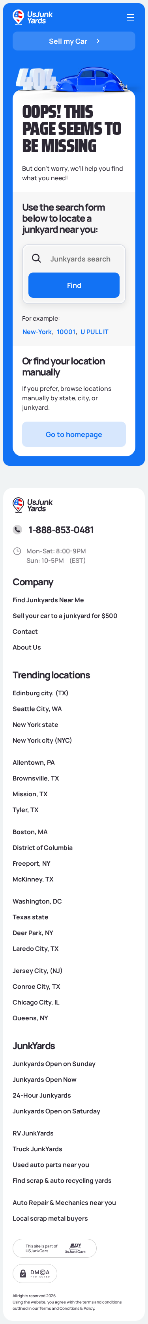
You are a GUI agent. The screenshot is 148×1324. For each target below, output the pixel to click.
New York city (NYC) (42, 740)
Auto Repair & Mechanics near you (64, 1202)
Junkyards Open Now (45, 1079)
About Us (27, 647)
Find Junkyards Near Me (48, 600)
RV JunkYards (33, 1133)
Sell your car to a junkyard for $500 (65, 615)
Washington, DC (37, 901)
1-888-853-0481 (61, 529)
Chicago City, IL (36, 1002)
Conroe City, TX (36, 986)
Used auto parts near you (51, 1164)
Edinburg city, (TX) (41, 693)
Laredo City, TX (35, 948)
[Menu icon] (130, 17)
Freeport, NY (32, 863)
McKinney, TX (33, 879)
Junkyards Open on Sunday (54, 1063)
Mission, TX (30, 794)
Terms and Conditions (59, 1308)
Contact (25, 631)
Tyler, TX (25, 809)
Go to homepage (74, 434)
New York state (35, 724)
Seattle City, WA (37, 708)
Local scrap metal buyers (50, 1218)
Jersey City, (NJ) (38, 970)
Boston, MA (30, 831)
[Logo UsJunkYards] (33, 505)
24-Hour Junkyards (42, 1095)
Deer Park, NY (33, 932)
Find (74, 285)
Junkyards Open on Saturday (56, 1111)
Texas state (31, 917)
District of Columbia (43, 847)
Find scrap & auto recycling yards (62, 1180)
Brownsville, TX (36, 778)
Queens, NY (30, 1018)
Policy (89, 1308)
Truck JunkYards (37, 1149)
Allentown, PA (34, 762)
